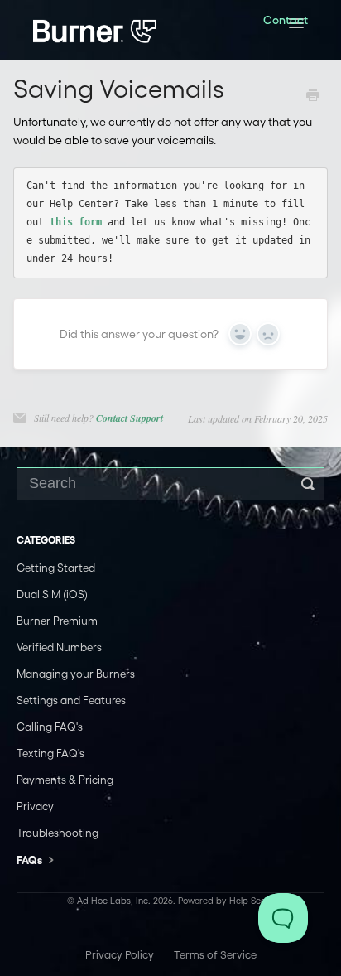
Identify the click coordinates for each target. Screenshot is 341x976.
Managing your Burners (76, 674)
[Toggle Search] (308, 483)
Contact (285, 20)
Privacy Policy (119, 955)
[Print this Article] (312, 97)
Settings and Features (71, 700)
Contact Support (129, 418)
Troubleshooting (57, 833)
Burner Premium (57, 621)
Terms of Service (215, 955)
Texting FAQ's (50, 753)
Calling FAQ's (50, 727)
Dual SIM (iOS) (52, 594)
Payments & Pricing (65, 780)
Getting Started (56, 568)
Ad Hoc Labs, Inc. (114, 901)
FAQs (31, 860)
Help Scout (251, 901)
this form (76, 222)
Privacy (35, 806)
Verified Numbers (59, 647)
